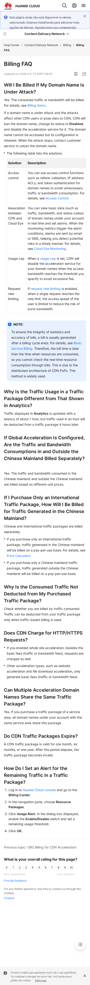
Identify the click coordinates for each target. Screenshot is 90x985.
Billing (67, 45)
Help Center (11, 45)
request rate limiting (46, 289)
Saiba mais (41, 980)
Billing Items (36, 105)
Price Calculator (18, 556)
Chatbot (9, 898)
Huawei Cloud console (39, 790)
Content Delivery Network (41, 45)
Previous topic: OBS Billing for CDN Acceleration (40, 847)
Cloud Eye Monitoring (50, 249)
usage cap (48, 258)
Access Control (57, 198)
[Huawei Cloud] (22, 6)
